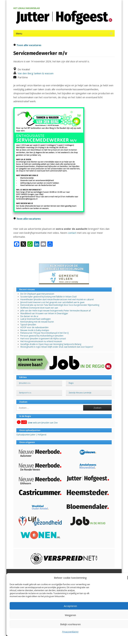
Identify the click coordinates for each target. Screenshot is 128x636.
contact (72, 232)
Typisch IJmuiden (28, 324)
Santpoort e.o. (25, 392)
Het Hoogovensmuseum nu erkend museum (41, 341)
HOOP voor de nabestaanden (34, 327)
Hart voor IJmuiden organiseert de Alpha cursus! (43, 338)
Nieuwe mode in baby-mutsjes (34, 330)
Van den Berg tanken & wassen (35, 73)
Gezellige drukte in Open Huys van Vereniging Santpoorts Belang (50, 344)
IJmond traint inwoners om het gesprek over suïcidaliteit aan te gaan (52, 302)
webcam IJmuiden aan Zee (43, 422)
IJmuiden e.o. (25, 383)
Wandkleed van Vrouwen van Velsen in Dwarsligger (44, 313)
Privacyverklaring (70, 631)
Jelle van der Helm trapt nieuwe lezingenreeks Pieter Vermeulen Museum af (55, 310)
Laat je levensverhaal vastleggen (35, 319)
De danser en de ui (29, 316)
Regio (71, 383)
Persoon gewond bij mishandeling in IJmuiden (41, 335)
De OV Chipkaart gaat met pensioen (37, 293)
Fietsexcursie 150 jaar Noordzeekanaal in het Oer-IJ (44, 332)
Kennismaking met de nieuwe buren (37, 321)
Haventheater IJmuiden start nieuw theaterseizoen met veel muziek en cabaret (57, 299)
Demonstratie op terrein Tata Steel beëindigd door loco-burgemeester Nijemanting (59, 305)
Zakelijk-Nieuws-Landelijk (80, 392)
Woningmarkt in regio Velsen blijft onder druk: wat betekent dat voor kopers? (56, 346)
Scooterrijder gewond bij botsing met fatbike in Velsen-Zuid (48, 296)
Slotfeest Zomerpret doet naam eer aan (39, 307)
